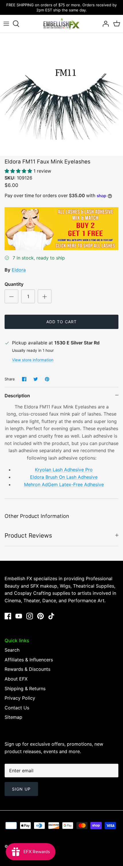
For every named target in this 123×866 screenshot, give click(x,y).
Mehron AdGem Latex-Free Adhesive (64, 484)
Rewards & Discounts (27, 669)
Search (12, 650)
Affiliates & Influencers (29, 660)
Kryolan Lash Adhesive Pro (64, 469)
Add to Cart (61, 321)
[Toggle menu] (6, 23)
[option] (61, 94)
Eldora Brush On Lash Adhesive (64, 477)
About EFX (16, 679)
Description (17, 395)
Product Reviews (28, 535)
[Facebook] (8, 616)
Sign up (21, 789)
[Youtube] (18, 616)
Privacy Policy (20, 698)
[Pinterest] (40, 616)
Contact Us (17, 708)
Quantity (14, 284)
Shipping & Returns (25, 688)
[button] (19, 171)
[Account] (104, 23)
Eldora (19, 270)
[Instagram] (29, 616)
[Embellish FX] (61, 24)
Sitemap (13, 717)
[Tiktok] (51, 616)
